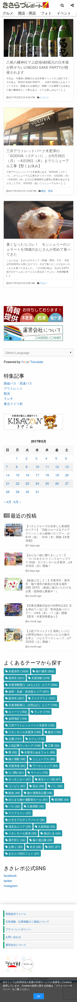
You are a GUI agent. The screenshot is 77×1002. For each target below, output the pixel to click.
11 (47, 466)
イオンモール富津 (22, 833)
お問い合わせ (13, 937)
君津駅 (62, 799)
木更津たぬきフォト (39, 752)
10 (37, 466)
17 (37, 475)
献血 (14, 793)
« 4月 (7, 502)
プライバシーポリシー (18, 929)
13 (67, 466)
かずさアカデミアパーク (26, 820)
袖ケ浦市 (45, 671)
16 (27, 475)
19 (57, 475)
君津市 (16, 678)
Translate (36, 361)
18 (47, 475)
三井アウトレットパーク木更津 (31, 725)
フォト (46, 12)
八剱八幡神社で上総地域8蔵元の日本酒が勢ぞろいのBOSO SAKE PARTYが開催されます (37, 66)
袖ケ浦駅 (16, 759)
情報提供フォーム (16, 914)
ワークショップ (45, 766)
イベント (64, 12)
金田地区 (17, 718)
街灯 (54, 847)
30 (27, 491)
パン (57, 786)
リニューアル (44, 759)
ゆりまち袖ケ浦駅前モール (28, 799)
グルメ (8, 12)
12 (57, 466)
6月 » (17, 502)
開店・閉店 (27, 12)
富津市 (16, 698)
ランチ (8, 398)
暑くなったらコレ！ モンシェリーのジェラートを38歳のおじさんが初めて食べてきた (38, 249)
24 (37, 483)
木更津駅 (40, 678)
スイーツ (17, 712)
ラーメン (39, 772)
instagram (11, 885)
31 (37, 491)
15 (17, 475)
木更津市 (18, 671)
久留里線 (46, 826)
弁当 (35, 847)
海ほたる (52, 833)
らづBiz (16, 772)
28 (7, 491)
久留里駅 (35, 806)
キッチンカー (19, 779)
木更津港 (16, 766)
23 (27, 483)
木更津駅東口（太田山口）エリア (32, 705)
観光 (7, 393)
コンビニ (16, 786)
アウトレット (13, 388)
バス (14, 806)
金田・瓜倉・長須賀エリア (28, 691)
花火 (38, 786)
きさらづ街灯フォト (23, 853)
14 (7, 475)
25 (47, 483)
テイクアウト (43, 698)
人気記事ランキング (24, 745)
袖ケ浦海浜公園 (39, 793)
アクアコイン (19, 813)
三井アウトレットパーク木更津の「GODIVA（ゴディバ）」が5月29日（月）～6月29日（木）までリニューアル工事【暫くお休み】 (37, 158)
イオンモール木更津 (24, 732)
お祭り (15, 847)
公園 (15, 739)
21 (7, 483)
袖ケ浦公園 (42, 840)
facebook (10, 875)
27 (67, 483)
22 (17, 483)
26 (57, 483)
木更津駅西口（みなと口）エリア (32, 685)
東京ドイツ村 (13, 403)
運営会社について (16, 945)
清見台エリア (19, 826)
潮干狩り (16, 840)
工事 (53, 745)
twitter (8, 880)
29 (17, 491)
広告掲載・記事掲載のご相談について (27, 921)
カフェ (36, 739)
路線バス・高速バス (18, 383)
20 (67, 475)
